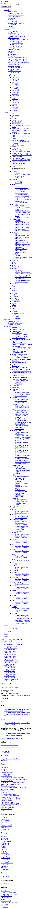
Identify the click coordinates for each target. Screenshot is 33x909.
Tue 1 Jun (14, 104)
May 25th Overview (17, 41)
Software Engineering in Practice (17, 57)
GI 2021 (3, 846)
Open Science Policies (18, 161)
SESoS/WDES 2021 (7, 863)
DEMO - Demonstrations (19, 140)
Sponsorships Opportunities (16, 323)
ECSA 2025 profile (10, 659)
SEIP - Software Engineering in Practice (12, 777)
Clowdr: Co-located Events (16, 15)
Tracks (6, 112)
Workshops (15, 148)
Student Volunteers (17, 156)
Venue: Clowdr (12, 11)
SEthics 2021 (4, 864)
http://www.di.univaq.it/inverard (20, 695)
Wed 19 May (15, 82)
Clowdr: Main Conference (15, 13)
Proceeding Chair (20, 528)
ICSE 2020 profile (9, 669)
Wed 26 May (15, 94)
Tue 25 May (15, 92)
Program (6, 29)
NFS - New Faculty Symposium (21, 151)
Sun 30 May (15, 100)
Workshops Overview (14, 48)
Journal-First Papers (17, 123)
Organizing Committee (22, 392)
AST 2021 (4, 817)
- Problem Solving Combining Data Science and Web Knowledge (22, 280)
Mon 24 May (15, 90)
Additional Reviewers (21, 336)
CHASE (17, 173)
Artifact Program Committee (23, 618)
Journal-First (11, 56)
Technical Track (12, 54)
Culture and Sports (13, 72)
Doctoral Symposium (14, 66)
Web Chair (18, 531)
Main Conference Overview (20, 39)
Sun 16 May (15, 77)
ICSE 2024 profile (9, 674)
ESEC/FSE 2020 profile (11, 661)
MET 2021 (4, 848)
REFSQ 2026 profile (10, 681)
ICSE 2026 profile (9, 677)
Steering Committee (21, 402)
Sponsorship (8, 319)
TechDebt (18, 255)
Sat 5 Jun (14, 110)
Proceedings (11, 26)
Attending (7, 10)
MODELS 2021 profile (11, 679)
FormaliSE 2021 (5, 821)
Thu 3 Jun (15, 107)
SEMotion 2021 (5, 858)
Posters (14, 146)
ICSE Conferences (13, 628)
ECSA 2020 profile (10, 651)
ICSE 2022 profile (9, 671)
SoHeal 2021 (4, 866)
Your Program (12, 33)
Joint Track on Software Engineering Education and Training (18, 63)
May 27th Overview (17, 44)
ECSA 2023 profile (10, 656)
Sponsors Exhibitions (14, 49)
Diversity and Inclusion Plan (16, 23)
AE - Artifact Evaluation (19, 145)
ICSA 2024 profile (9, 664)
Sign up (6, 636)
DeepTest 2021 (5, 843)
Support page (4, 760)
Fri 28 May (15, 97)
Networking (11, 28)
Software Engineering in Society (17, 59)
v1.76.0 (17, 759)
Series (10, 631)
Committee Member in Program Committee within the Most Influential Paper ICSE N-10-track (17, 714)
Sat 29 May (15, 99)
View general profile (6, 744)
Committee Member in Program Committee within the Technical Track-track (17, 710)
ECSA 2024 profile (10, 657)
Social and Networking (14, 71)
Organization (8, 326)
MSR (17, 234)
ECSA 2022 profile (10, 654)
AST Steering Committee (22, 394)
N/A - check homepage (22, 560)
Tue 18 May (15, 80)
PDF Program (12, 24)
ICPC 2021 (4, 822)
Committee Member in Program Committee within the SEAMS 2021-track (17, 734)
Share (2, 741)
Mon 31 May (15, 102)
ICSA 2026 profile (9, 666)
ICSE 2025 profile (9, 676)
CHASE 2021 (5, 819)
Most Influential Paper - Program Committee (22, 414)
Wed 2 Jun (15, 105)
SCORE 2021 (5, 876)
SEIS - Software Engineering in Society (12, 782)
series (9, 639)
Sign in (6, 634)
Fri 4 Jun (14, 109)
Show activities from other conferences (12, 738)
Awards (10, 52)
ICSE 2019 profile (9, 667)
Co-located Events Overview (16, 36)
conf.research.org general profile (13, 644)
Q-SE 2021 (4, 849)
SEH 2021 (4, 856)
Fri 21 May (15, 85)
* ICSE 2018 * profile (10, 646)
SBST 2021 (4, 853)
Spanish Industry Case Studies (20, 153)
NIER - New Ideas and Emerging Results (13, 784)
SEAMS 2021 (5, 884)
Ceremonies (15, 115)
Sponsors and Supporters (15, 321)
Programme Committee (22, 407)
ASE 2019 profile (9, 649)
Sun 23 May (15, 89)
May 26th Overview (17, 43)
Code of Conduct (13, 21)
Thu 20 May (15, 84)
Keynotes (11, 51)
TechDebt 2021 (5, 829)
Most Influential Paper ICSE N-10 (22, 155)
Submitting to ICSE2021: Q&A (21, 160)
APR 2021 (4, 836)
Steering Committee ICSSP (23, 435)
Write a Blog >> (5, 1)
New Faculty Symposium (15, 67)
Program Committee (21, 334)
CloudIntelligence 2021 (7, 841)
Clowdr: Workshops (14, 16)
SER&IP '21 (4, 859)
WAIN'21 (3, 868)
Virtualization (19, 384)
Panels (10, 74)
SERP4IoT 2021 (5, 861)
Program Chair (19, 523)
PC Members (19, 434)
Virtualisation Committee (22, 621)
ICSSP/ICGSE (19, 206)
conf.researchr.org (9, 759)
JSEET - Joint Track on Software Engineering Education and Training (21, 130)
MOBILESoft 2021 (6, 826)
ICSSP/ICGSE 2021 (7, 824)
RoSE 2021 (4, 851)
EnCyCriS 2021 (5, 844)
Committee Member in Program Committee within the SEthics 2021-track (17, 723)
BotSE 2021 (4, 840)
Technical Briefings (13, 69)
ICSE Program (12, 31)
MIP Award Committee (22, 620)
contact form (4, 755)
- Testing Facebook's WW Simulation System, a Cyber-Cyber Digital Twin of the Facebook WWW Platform (23, 274)
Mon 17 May (15, 79)
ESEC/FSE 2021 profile (11, 662)
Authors (10, 20)
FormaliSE (18, 181)
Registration (11, 18)
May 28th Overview (17, 46)
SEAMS (17, 316)
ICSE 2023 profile (9, 672)
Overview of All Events (15, 34)
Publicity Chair (19, 529)
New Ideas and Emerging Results (17, 61)
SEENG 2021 (5, 854)
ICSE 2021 (4, 639)
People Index (15, 387)
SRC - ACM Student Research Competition (13, 787)
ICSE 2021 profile (6, 641)
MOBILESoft (19, 221)
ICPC (17, 186)
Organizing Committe (18, 329)
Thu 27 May (15, 95)
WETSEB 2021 (5, 869)
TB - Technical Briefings (19, 158)
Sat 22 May (15, 87)
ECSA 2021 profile (10, 653)
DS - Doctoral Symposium (19, 150)
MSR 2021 (4, 827)
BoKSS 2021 (5, 838)
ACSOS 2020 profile (10, 648)
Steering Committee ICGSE (23, 437)
